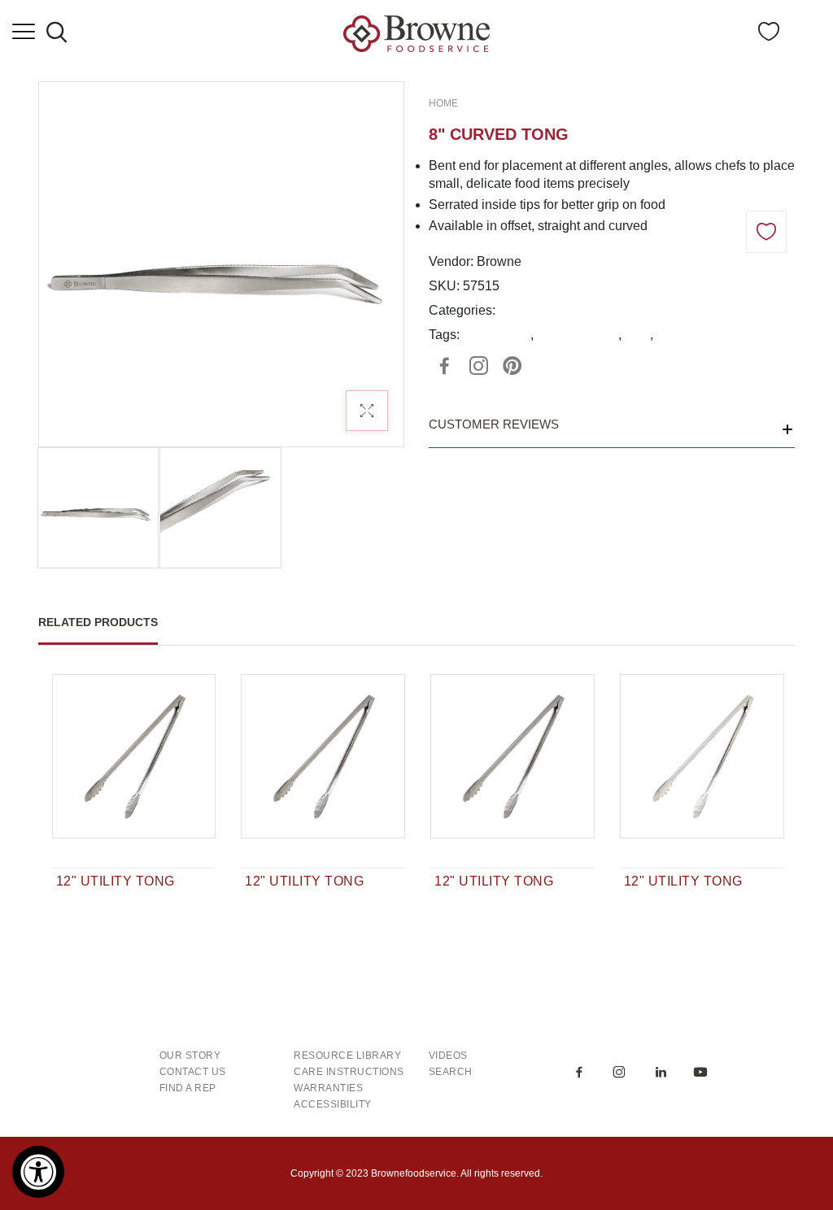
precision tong (577, 335)
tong (637, 335)
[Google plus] (478, 366)
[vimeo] (512, 366)
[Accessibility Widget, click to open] (38, 1172)
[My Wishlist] (769, 36)
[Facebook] (444, 366)
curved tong (496, 335)
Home (443, 103)
